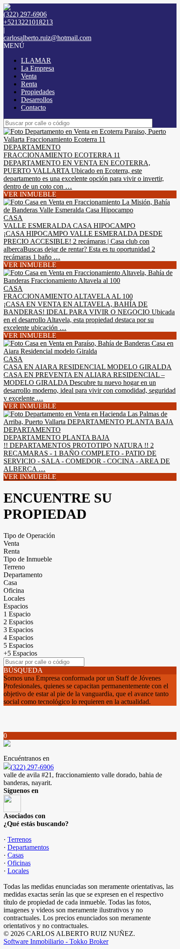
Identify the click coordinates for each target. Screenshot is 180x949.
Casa (10, 582)
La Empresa (37, 68)
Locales (14, 598)
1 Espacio (17, 614)
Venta (29, 76)
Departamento (22, 574)
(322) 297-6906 (32, 767)
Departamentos (28, 847)
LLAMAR (36, 60)
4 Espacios (18, 637)
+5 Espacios (20, 653)
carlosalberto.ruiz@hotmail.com (47, 37)
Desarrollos (36, 99)
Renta (29, 84)
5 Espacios (18, 645)
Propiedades (38, 91)
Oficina (13, 590)
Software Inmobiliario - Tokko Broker (55, 941)
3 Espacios (18, 629)
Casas (15, 855)
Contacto (33, 107)
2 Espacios (18, 622)
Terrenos (19, 839)
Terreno (14, 567)
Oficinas (19, 863)
